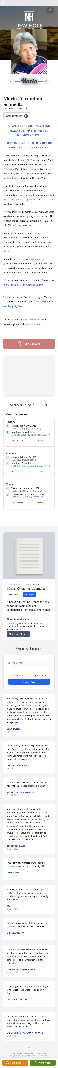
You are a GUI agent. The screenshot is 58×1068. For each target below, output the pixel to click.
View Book (14, 594)
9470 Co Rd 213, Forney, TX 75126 (27, 497)
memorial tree (37, 319)
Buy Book (29, 594)
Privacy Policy (21, 1055)
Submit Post (29, 682)
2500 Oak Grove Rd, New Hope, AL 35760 (30, 434)
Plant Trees (41, 440)
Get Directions (17, 440)
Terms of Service (36, 1055)
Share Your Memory (18, 634)
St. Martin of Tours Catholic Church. (25, 284)
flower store (35, 324)
